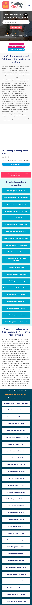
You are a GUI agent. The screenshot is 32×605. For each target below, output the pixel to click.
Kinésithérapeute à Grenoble (16, 451)
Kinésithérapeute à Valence (16, 595)
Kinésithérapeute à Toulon (16, 581)
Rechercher (16, 27)
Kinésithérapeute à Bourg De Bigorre (16, 238)
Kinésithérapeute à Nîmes (16, 526)
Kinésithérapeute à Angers (16, 410)
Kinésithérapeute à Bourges (16, 430)
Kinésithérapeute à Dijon (16, 444)
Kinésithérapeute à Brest (16, 424)
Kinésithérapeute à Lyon (16, 485)
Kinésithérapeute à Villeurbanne (16, 601)
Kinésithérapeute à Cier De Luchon (16, 322)
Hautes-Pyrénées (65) (17, 47)
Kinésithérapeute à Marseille (16, 492)
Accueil (12, 44)
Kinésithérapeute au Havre (16, 471)
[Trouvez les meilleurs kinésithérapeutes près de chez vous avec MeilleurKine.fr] (14, 8)
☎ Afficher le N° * (16, 164)
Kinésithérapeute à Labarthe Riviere (16, 225)
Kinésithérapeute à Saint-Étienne (16, 567)
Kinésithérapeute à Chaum (16, 252)
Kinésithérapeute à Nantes (16, 512)
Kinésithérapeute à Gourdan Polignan (16, 197)
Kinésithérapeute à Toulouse (16, 588)
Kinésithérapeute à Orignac (16, 315)
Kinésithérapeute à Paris (16, 533)
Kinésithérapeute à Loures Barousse (16, 211)
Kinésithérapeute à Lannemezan (16, 204)
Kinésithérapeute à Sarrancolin (16, 231)
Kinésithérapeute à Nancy (16, 506)
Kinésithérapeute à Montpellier (16, 499)
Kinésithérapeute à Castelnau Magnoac (16, 288)
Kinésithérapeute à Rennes (16, 560)
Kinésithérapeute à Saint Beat (16, 301)
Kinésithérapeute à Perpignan (16, 540)
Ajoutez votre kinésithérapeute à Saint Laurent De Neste (16, 175)
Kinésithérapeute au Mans (16, 478)
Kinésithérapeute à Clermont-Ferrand (16, 437)
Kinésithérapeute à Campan (16, 308)
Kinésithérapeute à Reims (16, 554)
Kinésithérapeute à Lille (16, 458)
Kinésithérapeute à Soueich (16, 295)
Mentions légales (10, 394)
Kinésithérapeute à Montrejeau (16, 191)
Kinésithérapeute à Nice (16, 519)
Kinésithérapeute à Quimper (16, 547)
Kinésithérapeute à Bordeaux (16, 417)
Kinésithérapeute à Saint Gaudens (16, 245)
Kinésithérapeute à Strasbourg (16, 574)
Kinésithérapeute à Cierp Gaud (16, 274)
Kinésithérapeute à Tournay (16, 281)
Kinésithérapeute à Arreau (16, 267)
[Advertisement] (16, 138)
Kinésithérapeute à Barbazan (16, 218)
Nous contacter (22, 394)
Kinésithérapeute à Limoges (16, 465)
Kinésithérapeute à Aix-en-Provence (16, 403)
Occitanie (20, 44)
